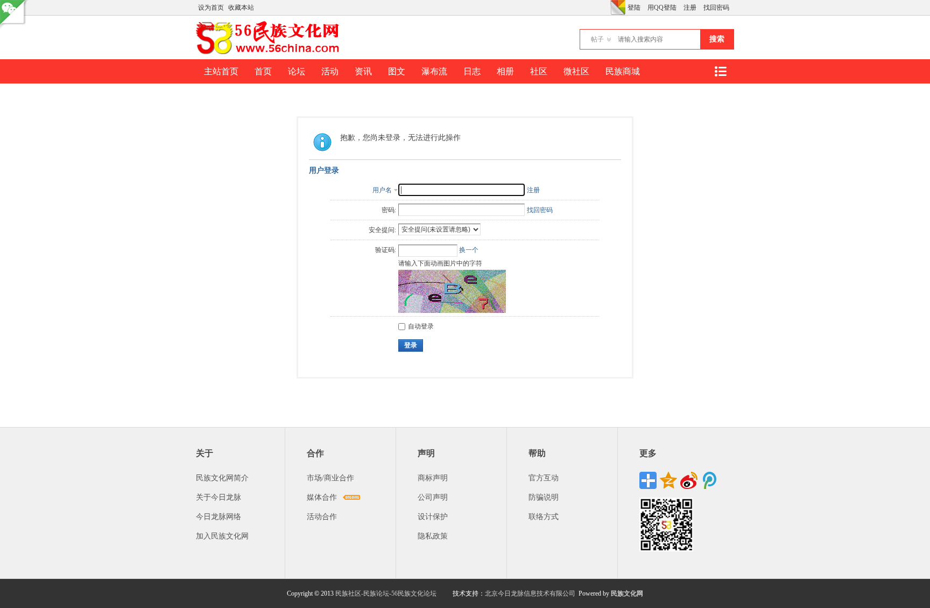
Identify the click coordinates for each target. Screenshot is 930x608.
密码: (389, 210)
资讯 (363, 71)
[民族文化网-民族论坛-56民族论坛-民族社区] (270, 53)
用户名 (382, 190)
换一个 (468, 250)
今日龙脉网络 (218, 517)
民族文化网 (627, 593)
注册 (690, 7)
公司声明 (433, 497)
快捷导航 (720, 71)
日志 (472, 71)
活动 (330, 71)
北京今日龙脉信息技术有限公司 (530, 593)
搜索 (716, 39)
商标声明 (433, 478)
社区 (538, 71)
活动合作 (322, 517)
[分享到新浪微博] (689, 480)
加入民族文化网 (222, 536)
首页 (263, 71)
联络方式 (544, 517)
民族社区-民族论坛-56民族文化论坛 (385, 593)
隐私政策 (433, 536)
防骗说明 (544, 497)
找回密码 (716, 7)
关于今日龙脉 (218, 497)
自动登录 (421, 326)
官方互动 (544, 478)
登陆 (634, 7)
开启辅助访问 (607, 7)
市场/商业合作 (330, 478)
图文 (396, 71)
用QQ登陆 (662, 7)
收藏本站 (241, 7)
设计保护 (433, 517)
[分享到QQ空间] (668, 480)
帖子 (597, 39)
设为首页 (211, 7)
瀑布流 (434, 71)
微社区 (576, 71)
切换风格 (617, 7)
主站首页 (221, 71)
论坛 (296, 71)
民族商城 (622, 71)
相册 (505, 71)
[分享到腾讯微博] (709, 480)
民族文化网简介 (222, 478)
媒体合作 (322, 497)
